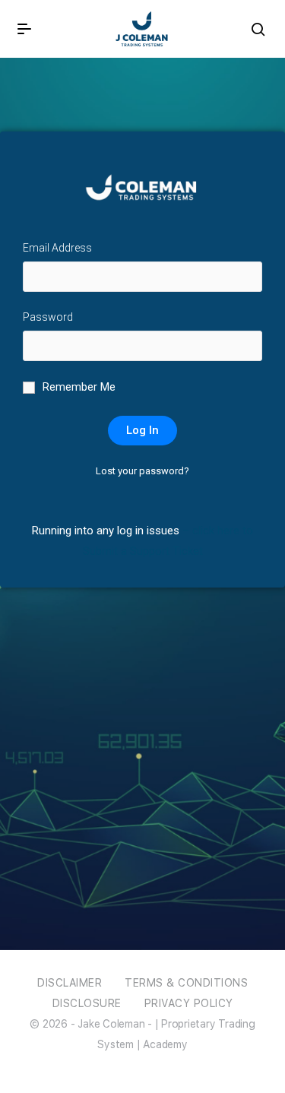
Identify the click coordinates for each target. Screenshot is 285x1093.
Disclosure (87, 1003)
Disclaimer (69, 983)
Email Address (57, 248)
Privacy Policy (188, 1003)
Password (48, 317)
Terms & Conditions (186, 983)
